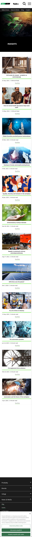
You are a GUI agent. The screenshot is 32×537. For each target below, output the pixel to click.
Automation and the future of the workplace (16, 397)
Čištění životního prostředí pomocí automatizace (17, 136)
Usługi (4, 494)
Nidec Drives (5, 10)
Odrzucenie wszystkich (16, 530)
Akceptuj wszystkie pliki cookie (16, 534)
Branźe (4, 488)
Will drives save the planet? (16, 282)
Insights (28, 10)
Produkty (5, 483)
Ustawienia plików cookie (16, 526)
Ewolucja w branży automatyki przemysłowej (17, 165)
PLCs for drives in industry (16, 310)
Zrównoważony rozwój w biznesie (16, 222)
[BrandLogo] (5, 4)
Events (3, 507)
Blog (22, 10)
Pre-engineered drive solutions (16, 368)
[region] (16, 524)
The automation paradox (17, 339)
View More (17, 83)
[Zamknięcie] (30, 513)
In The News (5, 511)
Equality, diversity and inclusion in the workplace (17, 194)
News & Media (15, 10)
